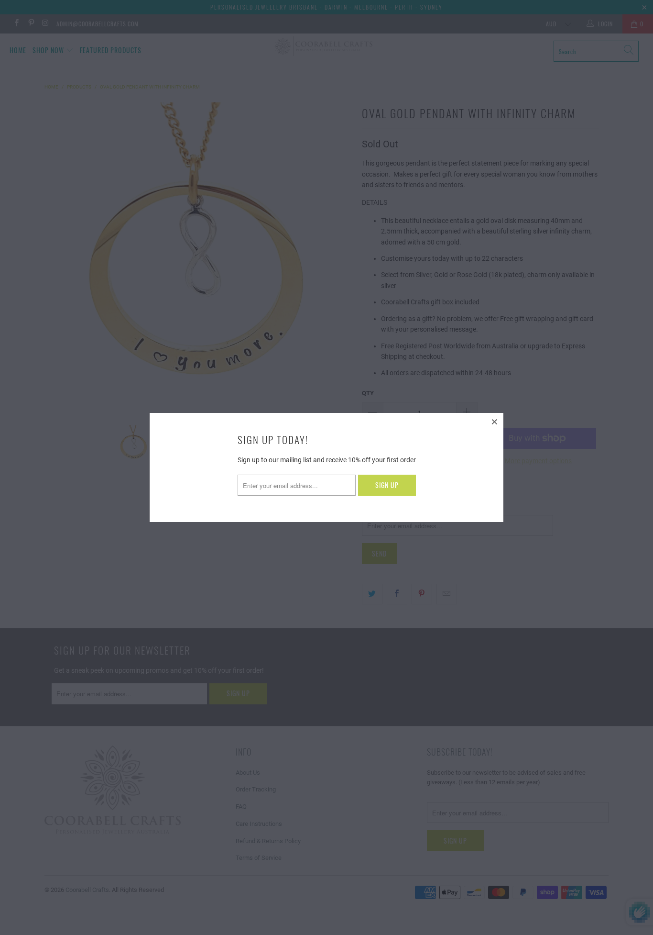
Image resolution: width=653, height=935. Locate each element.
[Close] (494, 421)
